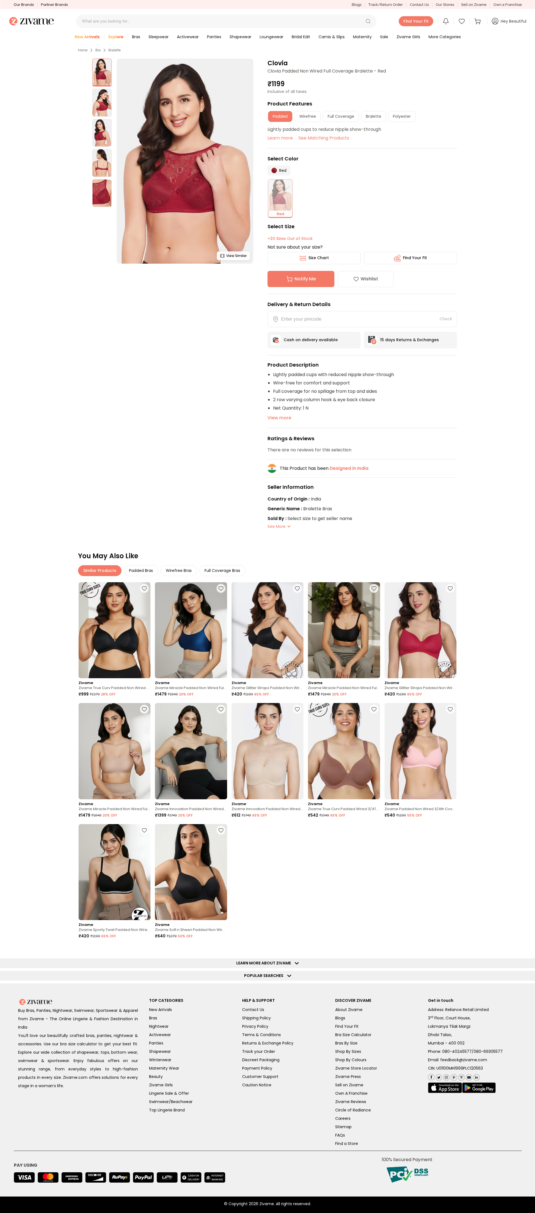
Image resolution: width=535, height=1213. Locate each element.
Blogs (356, 5)
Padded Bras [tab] (141, 570)
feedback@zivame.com (463, 1060)
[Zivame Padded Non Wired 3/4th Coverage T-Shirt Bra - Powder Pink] (420, 751)
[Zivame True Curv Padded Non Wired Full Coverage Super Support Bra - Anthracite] (114, 630)
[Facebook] (431, 1076)
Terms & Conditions (261, 1035)
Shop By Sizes (348, 1051)
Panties (156, 1043)
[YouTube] (468, 1076)
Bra (98, 50)
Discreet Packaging (260, 1060)
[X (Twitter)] (438, 1076)
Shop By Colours (350, 1060)
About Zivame (349, 1009)
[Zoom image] (185, 161)
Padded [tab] (280, 116)
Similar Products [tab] (99, 570)
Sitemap (343, 1127)
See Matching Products (323, 138)
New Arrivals (160, 1009)
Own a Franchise (507, 5)
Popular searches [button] (265, 975)
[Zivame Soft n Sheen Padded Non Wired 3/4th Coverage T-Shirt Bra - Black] (191, 872)
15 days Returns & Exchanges (409, 340)
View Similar (236, 255)
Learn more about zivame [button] (264, 963)
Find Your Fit (415, 258)
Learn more (280, 138)
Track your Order (258, 1051)
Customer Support (260, 1076)
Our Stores (445, 5)
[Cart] (478, 21)
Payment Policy (257, 1068)
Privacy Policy (255, 1026)
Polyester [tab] (402, 116)
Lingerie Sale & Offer (169, 1093)
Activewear (160, 1035)
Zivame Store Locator (356, 1068)
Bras (153, 1018)
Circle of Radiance (353, 1110)
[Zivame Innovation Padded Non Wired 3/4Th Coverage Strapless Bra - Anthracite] (191, 751)
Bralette (114, 50)
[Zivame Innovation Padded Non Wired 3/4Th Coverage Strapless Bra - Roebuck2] (267, 751)
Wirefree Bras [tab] (179, 570)
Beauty (156, 1076)
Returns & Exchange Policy (267, 1043)
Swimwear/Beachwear (171, 1101)
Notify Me (305, 279)
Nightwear (159, 1026)
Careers (343, 1118)
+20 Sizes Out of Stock (290, 238)
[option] (102, 72)
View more (279, 418)
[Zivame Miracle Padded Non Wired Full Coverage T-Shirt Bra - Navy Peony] (191, 630)
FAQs (340, 1135)
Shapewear (160, 1051)
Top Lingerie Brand (167, 1110)
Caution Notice (256, 1085)
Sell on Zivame (474, 5)
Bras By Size (346, 1043)
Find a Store (346, 1143)
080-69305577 (488, 1051)
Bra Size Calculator (353, 1035)
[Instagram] (445, 1076)
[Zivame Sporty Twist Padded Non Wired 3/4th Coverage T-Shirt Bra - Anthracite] (114, 872)
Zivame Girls (161, 1085)
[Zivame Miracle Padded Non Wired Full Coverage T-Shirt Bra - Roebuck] (114, 751)
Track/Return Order (385, 5)
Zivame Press (348, 1076)
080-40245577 (457, 1051)
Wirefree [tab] (307, 116)
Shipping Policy (256, 1018)
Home (82, 50)
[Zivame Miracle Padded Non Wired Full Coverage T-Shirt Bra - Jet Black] (344, 630)
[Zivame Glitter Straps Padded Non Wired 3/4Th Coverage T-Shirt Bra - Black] (267, 630)
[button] (368, 21)
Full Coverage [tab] (341, 116)
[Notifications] (445, 21)
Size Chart (318, 258)
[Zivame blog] (461, 1076)
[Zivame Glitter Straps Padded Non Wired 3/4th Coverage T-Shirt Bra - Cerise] (420, 630)
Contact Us (419, 5)
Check (445, 319)
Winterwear (160, 1060)
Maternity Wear (164, 1068)
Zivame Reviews (350, 1101)
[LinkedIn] (476, 1076)
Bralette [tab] (373, 116)
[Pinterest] (453, 1076)
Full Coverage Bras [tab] (222, 570)
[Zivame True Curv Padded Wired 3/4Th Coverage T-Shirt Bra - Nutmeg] (344, 751)
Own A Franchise (351, 1093)
